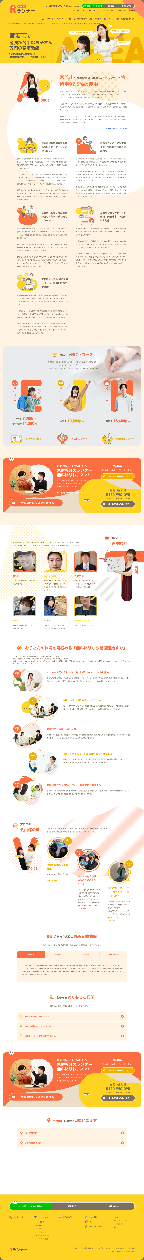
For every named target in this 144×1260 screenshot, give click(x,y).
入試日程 (85, 954)
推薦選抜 (58, 954)
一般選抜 (31, 954)
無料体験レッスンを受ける (92, 6)
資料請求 (111, 6)
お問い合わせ (126, 6)
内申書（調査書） (113, 954)
